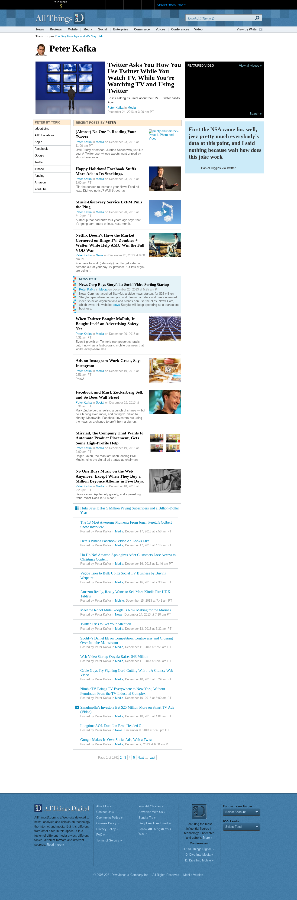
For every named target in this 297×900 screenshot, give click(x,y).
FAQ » (100, 834)
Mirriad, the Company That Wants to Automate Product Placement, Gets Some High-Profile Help (109, 438)
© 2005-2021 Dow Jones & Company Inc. (121, 875)
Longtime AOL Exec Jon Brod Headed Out (112, 726)
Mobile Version (193, 875)
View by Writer (247, 29)
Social (102, 29)
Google (39, 155)
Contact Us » (105, 812)
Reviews (56, 29)
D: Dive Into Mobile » (199, 860)
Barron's (97, 2)
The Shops (61, 2)
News (40, 29)
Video (198, 29)
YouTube (40, 189)
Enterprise (120, 29)
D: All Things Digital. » (199, 849)
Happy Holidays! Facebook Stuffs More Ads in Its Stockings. (106, 171)
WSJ (43, 2)
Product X (132, 2)
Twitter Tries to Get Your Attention (105, 624)
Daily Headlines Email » (155, 823)
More (148, 4)
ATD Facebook (45, 135)
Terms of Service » (109, 840)
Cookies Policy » (107, 823)
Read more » (55, 844)
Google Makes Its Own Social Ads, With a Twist (116, 740)
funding (39, 175)
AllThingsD (60, 18)
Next (141, 757)
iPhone (39, 169)
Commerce (142, 29)
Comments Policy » (109, 817)
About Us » (103, 806)
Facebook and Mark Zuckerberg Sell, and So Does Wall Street (109, 395)
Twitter (39, 162)
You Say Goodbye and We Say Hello (79, 36)
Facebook (41, 148)
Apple (38, 142)
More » (207, 837)
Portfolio (116, 2)
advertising (42, 128)
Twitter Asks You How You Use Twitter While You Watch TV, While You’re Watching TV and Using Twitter (144, 77)
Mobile (72, 29)
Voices (160, 29)
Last (152, 757)
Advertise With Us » (152, 812)
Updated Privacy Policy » (171, 4)
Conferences (180, 29)
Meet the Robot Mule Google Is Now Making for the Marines (125, 610)
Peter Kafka (115, 107)
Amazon (40, 182)
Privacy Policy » (107, 829)
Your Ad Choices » (151, 806)
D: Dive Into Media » (199, 854)
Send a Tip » (147, 817)
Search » (256, 113)
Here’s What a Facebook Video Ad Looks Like (114, 541)
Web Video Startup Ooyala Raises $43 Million (114, 657)
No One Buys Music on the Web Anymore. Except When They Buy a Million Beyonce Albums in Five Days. (110, 476)
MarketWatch (79, 2)
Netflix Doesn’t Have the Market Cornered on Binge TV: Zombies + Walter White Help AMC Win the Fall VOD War (110, 243)
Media (88, 29)
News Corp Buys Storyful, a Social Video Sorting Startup (124, 285)
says (116, 305)
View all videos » (250, 65)
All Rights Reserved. (166, 875)
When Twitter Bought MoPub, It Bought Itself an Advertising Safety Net (107, 323)
